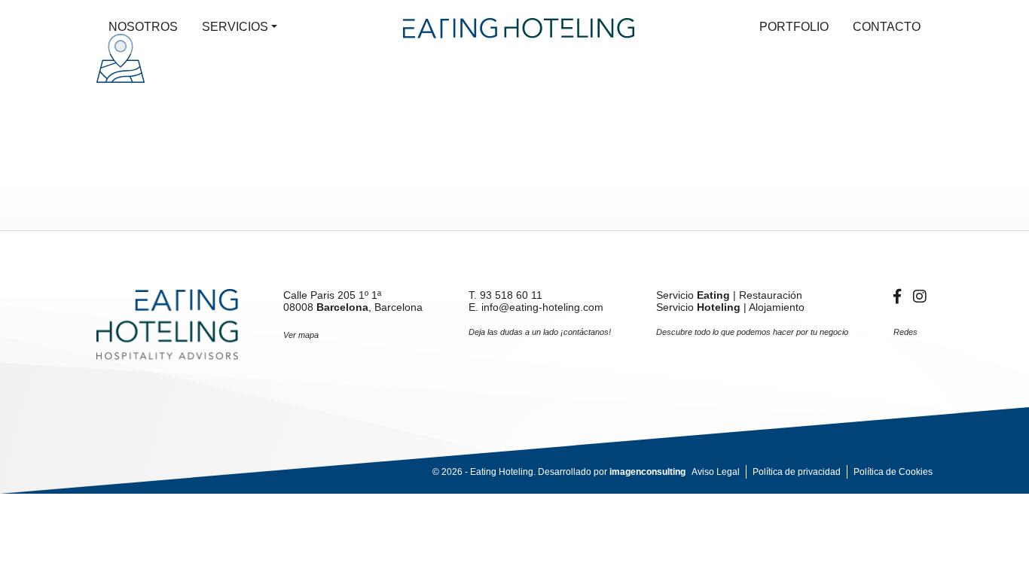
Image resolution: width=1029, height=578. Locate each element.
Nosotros (143, 26)
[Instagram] (920, 296)
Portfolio (794, 26)
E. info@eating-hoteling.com (536, 307)
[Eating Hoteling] (167, 324)
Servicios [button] (235, 26)
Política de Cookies (893, 472)
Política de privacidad (797, 472)
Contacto (887, 26)
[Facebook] (900, 296)
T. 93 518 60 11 (505, 295)
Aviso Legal (716, 472)
